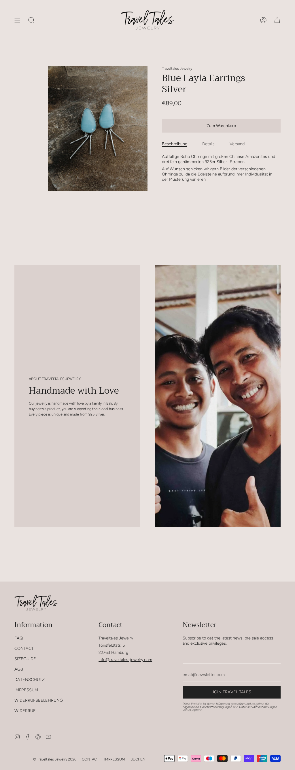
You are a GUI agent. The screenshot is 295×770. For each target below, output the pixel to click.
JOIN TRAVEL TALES (231, 691)
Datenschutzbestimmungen (258, 707)
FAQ (18, 638)
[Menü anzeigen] (17, 20)
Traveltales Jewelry (177, 68)
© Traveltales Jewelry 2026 (54, 759)
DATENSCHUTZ (29, 679)
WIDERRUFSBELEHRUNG (38, 700)
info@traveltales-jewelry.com (125, 659)
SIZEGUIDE (25, 658)
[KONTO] (263, 20)
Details (208, 143)
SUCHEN (138, 759)
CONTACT (24, 648)
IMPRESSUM (26, 689)
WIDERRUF (24, 710)
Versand (237, 143)
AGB (18, 669)
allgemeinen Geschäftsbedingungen (207, 707)
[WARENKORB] (277, 20)
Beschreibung (174, 143)
